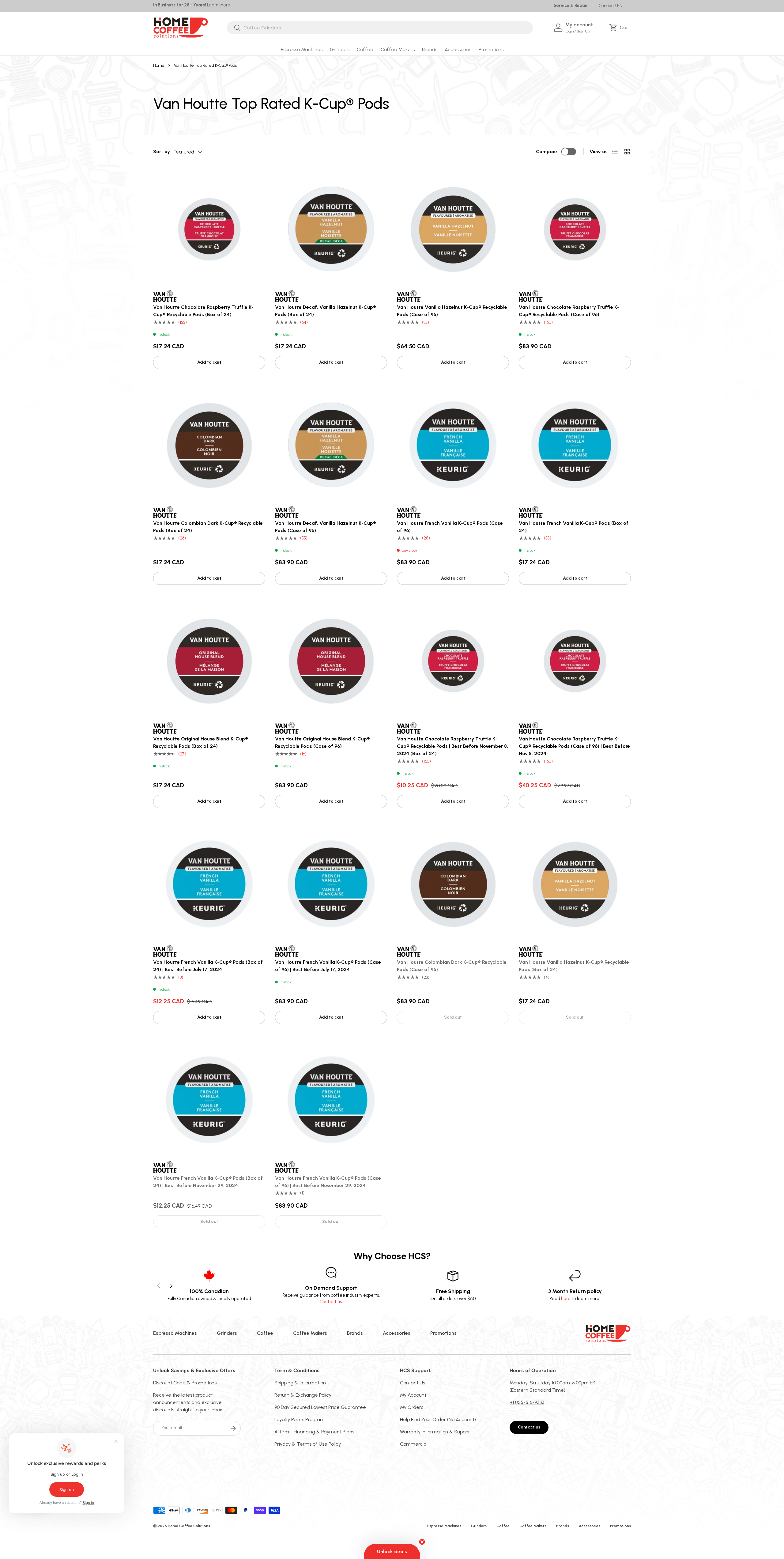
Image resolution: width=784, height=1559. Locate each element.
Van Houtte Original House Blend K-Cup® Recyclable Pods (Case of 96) (322, 742)
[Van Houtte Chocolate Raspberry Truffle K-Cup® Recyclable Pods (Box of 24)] (209, 229)
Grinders (339, 49)
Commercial (414, 1444)
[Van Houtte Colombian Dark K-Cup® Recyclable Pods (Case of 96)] (453, 884)
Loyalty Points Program (299, 1419)
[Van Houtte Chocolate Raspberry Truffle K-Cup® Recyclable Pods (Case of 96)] (575, 229)
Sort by (161, 151)
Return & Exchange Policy (302, 1395)
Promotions (491, 49)
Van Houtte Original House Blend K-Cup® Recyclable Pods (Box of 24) (200, 742)
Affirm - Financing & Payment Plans (314, 1432)
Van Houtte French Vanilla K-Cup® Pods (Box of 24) (573, 526)
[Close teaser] (422, 1542)
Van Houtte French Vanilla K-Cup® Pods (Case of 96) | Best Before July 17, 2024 (328, 965)
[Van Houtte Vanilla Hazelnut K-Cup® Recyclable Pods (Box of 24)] (575, 884)
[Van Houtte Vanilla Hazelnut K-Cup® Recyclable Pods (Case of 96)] (453, 229)
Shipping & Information (300, 1383)
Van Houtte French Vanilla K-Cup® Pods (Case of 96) (450, 526)
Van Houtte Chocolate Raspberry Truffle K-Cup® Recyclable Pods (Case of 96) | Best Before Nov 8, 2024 (574, 746)
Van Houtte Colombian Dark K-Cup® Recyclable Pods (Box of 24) (208, 526)
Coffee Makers (398, 49)
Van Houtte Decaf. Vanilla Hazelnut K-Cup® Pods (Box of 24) (325, 310)
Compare (546, 151)
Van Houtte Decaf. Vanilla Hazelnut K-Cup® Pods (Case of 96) (325, 526)
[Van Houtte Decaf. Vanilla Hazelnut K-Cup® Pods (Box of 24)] (331, 229)
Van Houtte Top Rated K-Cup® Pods (205, 65)
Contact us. (331, 1301)
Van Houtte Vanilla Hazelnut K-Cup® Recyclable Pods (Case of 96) (452, 310)
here (566, 1298)
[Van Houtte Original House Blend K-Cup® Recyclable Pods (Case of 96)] (331, 660)
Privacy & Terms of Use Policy (307, 1444)
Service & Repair (571, 5)
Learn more (218, 5)
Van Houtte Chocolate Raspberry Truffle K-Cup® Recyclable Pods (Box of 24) (203, 310)
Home (158, 65)
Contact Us (412, 1383)
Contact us (529, 1427)
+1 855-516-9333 (527, 1402)
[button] (620, 27)
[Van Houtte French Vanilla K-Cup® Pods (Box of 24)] (575, 445)
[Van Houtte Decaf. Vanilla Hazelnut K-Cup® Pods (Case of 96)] (331, 445)
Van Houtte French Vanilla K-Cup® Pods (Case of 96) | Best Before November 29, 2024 (328, 1181)
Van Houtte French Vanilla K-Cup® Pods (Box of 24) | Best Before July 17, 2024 (208, 965)
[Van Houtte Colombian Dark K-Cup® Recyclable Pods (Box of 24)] (209, 445)
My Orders (411, 1407)
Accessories (458, 49)
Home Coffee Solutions (189, 1526)
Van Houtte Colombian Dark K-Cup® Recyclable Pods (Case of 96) (452, 965)
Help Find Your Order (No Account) (438, 1419)
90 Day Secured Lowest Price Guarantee (320, 1407)
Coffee (365, 49)
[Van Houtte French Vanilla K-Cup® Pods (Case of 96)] (453, 445)
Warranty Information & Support (436, 1432)
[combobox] (380, 27)
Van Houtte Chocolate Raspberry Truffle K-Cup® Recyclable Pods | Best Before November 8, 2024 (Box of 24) (452, 746)
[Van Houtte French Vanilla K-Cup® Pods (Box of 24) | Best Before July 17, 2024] (209, 884)
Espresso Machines (301, 49)
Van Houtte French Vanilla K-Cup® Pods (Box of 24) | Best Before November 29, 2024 (208, 1181)
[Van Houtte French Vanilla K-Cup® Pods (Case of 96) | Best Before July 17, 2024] (331, 884)
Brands (429, 49)
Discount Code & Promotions (185, 1383)
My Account (413, 1395)
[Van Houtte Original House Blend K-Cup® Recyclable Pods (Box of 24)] (209, 660)
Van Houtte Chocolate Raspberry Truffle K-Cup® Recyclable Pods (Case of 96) (569, 310)
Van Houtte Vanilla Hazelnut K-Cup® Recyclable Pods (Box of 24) (574, 965)
